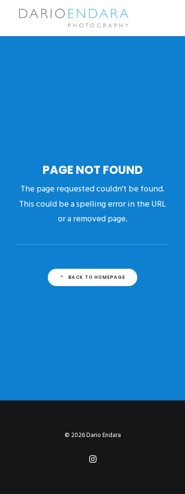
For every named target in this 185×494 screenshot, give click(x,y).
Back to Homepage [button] (96, 277)
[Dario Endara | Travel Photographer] (73, 18)
